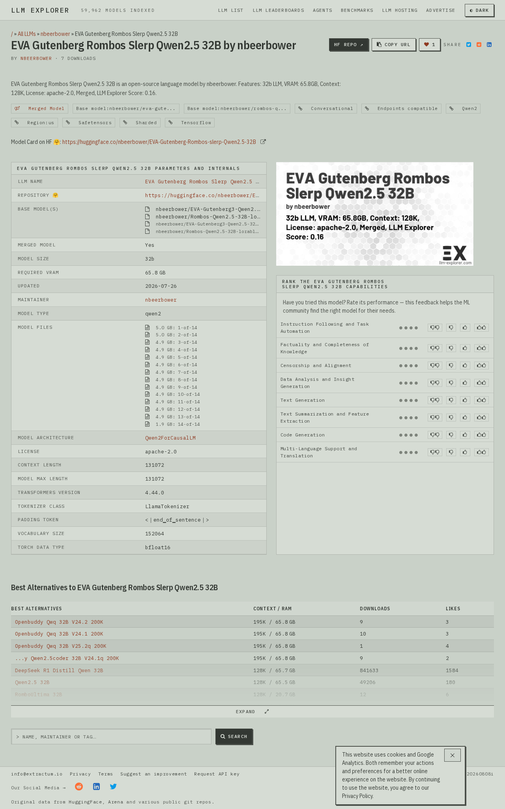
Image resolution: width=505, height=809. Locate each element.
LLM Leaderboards (278, 10)
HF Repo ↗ (348, 44)
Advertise (440, 10)
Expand (249, 711)
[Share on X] (468, 44)
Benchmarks (357, 10)
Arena (115, 802)
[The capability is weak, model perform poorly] (435, 328)
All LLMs (27, 33)
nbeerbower (55, 33)
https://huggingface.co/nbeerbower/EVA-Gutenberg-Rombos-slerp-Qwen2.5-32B (159, 141)
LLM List (231, 10)
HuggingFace (85, 802)
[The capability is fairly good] (465, 328)
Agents (322, 10)
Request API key (216, 774)
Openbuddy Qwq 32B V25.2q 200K (61, 646)
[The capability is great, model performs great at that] (481, 328)
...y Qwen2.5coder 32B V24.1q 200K (67, 658)
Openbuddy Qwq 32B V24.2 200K (59, 622)
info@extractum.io (37, 774)
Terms (105, 774)
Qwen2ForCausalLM (170, 437)
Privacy (80, 774)
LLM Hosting (399, 10)
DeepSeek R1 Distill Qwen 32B (59, 670)
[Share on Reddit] (479, 44)
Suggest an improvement (153, 774)
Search (237, 736)
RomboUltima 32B (38, 694)
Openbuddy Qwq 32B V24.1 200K (59, 633)
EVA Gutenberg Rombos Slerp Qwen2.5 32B (205, 181)
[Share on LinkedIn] (489, 44)
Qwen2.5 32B (32, 682)
